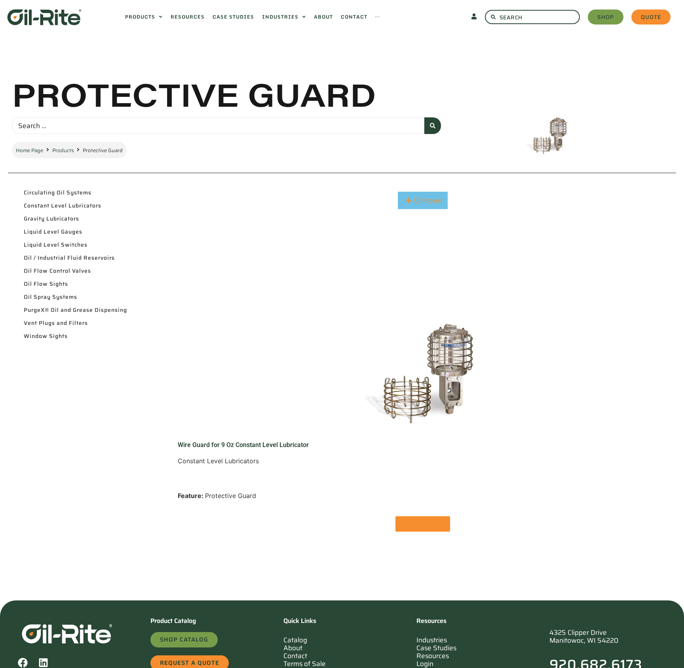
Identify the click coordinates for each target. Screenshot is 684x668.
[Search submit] (432, 125)
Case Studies (436, 648)
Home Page (29, 150)
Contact (295, 656)
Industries (431, 640)
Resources (432, 656)
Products (63, 150)
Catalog (295, 640)
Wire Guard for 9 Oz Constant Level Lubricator (243, 445)
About (292, 648)
